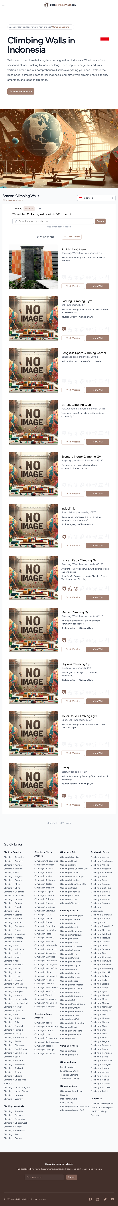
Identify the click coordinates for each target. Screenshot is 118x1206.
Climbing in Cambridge (71, 931)
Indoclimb (68, 508)
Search (100, 221)
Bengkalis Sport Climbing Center (83, 353)
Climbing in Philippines (14, 1018)
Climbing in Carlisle (69, 942)
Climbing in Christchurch (16, 1123)
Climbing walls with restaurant (74, 1106)
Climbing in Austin (43, 876)
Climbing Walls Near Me (102, 1103)
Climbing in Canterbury (71, 935)
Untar (65, 768)
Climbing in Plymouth (70, 1007)
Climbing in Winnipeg (44, 1006)
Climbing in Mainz (99, 999)
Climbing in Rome (99, 1049)
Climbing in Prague (100, 1041)
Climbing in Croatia (13, 899)
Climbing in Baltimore (44, 880)
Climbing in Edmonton (44, 926)
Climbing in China (12, 888)
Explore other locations (21, 91)
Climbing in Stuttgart (101, 1064)
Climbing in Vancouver (45, 999)
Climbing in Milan (99, 1014)
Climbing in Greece (13, 930)
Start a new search (12, 200)
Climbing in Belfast (69, 927)
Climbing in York (67, 1038)
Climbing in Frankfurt (101, 934)
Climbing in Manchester (71, 984)
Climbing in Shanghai (70, 891)
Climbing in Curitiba (43, 1030)
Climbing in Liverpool (70, 977)
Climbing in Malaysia (13, 991)
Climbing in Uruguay (13, 1095)
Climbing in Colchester (71, 946)
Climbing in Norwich (70, 992)
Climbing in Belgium (13, 868)
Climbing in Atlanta (43, 872)
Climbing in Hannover (101, 964)
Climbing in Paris (99, 1033)
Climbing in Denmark (14, 903)
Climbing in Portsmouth (71, 1011)
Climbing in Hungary (13, 937)
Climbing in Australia (13, 861)
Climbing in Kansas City (45, 953)
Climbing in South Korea (15, 1053)
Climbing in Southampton (72, 1023)
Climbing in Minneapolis (45, 976)
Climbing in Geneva (100, 941)
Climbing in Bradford (70, 919)
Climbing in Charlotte (44, 895)
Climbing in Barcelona (101, 872)
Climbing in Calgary (43, 891)
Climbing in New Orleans (46, 987)
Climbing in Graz (99, 953)
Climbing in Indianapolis (45, 945)
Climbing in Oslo (98, 1030)
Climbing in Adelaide (13, 1111)
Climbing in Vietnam (13, 1099)
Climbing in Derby (68, 954)
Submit (71, 1177)
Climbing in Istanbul (69, 872)
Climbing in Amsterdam (102, 861)
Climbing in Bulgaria (13, 876)
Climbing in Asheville (44, 868)
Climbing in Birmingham (71, 915)
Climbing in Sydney (13, 1138)
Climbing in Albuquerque (46, 861)
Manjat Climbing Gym (76, 612)
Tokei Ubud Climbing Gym (79, 716)
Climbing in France (13, 922)
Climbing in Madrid (100, 995)
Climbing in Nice (99, 1026)
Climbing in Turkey (12, 1072)
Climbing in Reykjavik (101, 1045)
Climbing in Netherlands (15, 999)
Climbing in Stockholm (101, 1060)
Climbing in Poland (12, 1022)
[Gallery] (33, 266)
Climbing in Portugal (13, 1026)
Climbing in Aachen (100, 857)
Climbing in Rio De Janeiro (46, 1042)
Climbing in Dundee (69, 958)
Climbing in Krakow (100, 980)
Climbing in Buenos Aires (46, 1026)
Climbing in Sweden (13, 1060)
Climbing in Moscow (100, 1018)
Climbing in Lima (42, 1034)
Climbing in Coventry (70, 950)
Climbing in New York (44, 991)
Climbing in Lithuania (13, 984)
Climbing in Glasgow (70, 965)
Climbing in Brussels (100, 895)
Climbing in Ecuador (13, 907)
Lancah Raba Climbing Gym (80, 560)
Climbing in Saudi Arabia (15, 1037)
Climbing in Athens (100, 865)
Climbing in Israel (12, 957)
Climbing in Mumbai (69, 880)
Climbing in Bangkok (70, 857)
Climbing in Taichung (70, 895)
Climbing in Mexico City (45, 968)
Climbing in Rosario (43, 1046)
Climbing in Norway (13, 1007)
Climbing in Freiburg (100, 937)
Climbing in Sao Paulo (44, 1053)
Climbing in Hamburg (101, 961)
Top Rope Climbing (69, 1075)
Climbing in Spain (12, 1056)
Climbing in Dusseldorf (102, 926)
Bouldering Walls (68, 1067)
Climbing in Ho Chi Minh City (73, 868)
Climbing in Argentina (14, 857)
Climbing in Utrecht (100, 1068)
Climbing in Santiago (44, 1049)
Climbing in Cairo (68, 1051)
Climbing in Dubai (68, 861)
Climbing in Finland (13, 918)
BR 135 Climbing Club (76, 405)
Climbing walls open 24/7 (72, 1110)
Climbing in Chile (12, 884)
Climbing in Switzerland (15, 1064)
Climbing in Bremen (100, 891)
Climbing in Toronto (43, 995)
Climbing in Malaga (100, 1003)
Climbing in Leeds (68, 969)
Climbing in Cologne (100, 903)
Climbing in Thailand (13, 1068)
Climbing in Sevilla (99, 1056)
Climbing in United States (16, 1091)
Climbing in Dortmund (101, 914)
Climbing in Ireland (12, 953)
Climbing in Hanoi (68, 865)
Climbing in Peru (11, 1014)
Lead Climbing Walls (69, 1071)
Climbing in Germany (14, 926)
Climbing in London (69, 981)
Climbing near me (62, 27)
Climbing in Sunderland (71, 1031)
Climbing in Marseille (101, 1010)
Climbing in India (11, 945)
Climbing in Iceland (13, 941)
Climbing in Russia (12, 1033)
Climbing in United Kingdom (17, 1087)
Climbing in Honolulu (44, 937)
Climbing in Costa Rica (14, 895)
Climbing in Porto (99, 1037)
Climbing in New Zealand (16, 1003)
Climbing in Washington (45, 1003)
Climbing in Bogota (43, 1023)
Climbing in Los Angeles (45, 964)
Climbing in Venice (100, 1076)
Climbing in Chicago (43, 899)
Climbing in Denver (43, 918)
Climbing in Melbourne (14, 1130)
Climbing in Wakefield (70, 1034)
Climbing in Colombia (14, 891)
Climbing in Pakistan (13, 1010)
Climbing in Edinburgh (70, 961)
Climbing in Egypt (12, 911)
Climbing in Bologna (100, 884)
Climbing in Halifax (43, 934)
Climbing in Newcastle (71, 988)
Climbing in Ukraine (13, 1076)
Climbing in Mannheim (101, 1007)
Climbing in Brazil (12, 872)
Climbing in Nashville (44, 983)
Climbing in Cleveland (44, 907)
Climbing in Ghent (99, 945)
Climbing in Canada (13, 880)
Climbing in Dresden (100, 918)
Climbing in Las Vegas (44, 957)
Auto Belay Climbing (69, 1078)
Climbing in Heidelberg (102, 968)
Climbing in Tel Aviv (69, 903)
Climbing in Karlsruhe (101, 976)
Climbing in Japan (12, 968)
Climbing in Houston (44, 941)
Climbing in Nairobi (69, 1054)
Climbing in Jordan (12, 972)
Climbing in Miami (42, 972)
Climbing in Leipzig (100, 984)
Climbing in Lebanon (13, 980)
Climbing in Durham (43, 922)
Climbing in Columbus (44, 910)
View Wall (97, 286)
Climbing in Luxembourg (15, 987)
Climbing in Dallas (42, 914)
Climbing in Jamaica (13, 964)
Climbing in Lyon (99, 991)
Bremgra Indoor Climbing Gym (82, 456)
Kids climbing (66, 1102)
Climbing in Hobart (13, 1126)
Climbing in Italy (11, 961)
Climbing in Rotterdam (101, 1053)
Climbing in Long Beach (45, 960)
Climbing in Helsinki (100, 972)
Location (29, 209)
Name (40, 209)
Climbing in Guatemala (14, 934)
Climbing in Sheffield (70, 1019)
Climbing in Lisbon (99, 987)
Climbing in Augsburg (101, 868)
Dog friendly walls (68, 1098)
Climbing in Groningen (101, 957)
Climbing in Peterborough (72, 1004)
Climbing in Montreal (44, 980)
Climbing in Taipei (68, 899)
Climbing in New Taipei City (73, 884)
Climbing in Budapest (101, 899)
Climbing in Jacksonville (45, 949)
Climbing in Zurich (99, 1091)
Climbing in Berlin (99, 876)
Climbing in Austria (13, 865)
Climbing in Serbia (12, 1041)
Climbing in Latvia (12, 976)
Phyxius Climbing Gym (76, 664)
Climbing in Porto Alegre (45, 1038)
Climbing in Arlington (44, 864)
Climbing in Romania (13, 1030)
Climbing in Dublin (99, 922)
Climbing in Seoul (68, 888)
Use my (59, 226)
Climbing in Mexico (13, 995)
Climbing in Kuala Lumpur (72, 876)
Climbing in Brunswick (14, 1119)
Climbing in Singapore (14, 1045)
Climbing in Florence (101, 930)
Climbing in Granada (100, 949)
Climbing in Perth (12, 1134)
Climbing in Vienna (100, 1079)
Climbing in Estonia (13, 914)
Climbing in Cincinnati (44, 903)
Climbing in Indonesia (14, 949)
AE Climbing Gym (73, 249)
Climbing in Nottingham (71, 996)
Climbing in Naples (100, 1022)
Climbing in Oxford (69, 1000)
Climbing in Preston (69, 1015)
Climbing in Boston (43, 884)
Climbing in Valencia (100, 1072)
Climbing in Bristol (68, 923)
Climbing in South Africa (15, 1049)
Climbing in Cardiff (69, 938)
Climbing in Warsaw (100, 1083)
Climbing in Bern (99, 880)
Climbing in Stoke (68, 1027)
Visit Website (73, 286)
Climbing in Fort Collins (45, 930)
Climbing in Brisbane (13, 1115)
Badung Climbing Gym (76, 301)
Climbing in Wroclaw (100, 1087)
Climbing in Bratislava (101, 888)
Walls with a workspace (102, 1107)
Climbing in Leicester (70, 973)
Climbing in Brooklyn (44, 887)
